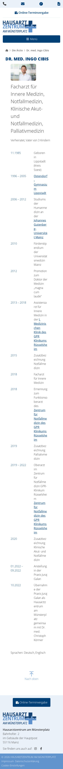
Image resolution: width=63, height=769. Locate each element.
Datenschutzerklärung (27, 761)
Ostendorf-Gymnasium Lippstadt (40, 184)
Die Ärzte (17, 50)
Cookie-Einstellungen (12, 765)
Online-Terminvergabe (33, 13)
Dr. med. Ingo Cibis (37, 50)
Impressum (7, 761)
